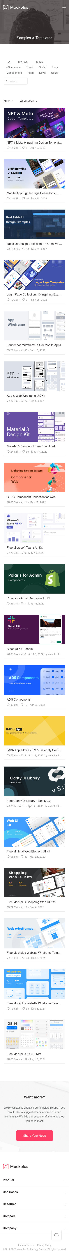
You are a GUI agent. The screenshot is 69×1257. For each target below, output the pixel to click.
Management (14, 72)
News (42, 72)
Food (31, 72)
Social (42, 67)
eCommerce (13, 67)
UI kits (54, 72)
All (9, 61)
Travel (29, 67)
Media (39, 61)
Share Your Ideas (34, 1135)
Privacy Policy (44, 1244)
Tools (55, 67)
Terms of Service (26, 1244)
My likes (23, 61)
